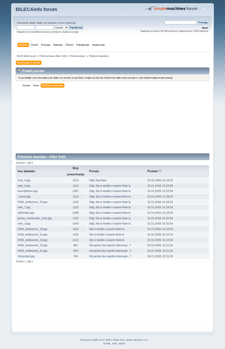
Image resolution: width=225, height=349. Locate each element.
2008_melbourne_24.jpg (32, 240)
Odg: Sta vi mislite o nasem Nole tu (110, 185)
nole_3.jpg (24, 223)
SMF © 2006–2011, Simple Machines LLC (127, 340)
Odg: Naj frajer (98, 180)
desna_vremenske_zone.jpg (35, 218)
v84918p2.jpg (26, 212)
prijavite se (53, 23)
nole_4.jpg (24, 180)
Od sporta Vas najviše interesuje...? (110, 245)
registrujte (70, 23)
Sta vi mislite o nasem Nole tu (106, 229)
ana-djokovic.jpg (27, 191)
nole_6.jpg (24, 185)
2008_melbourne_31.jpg (32, 234)
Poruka (94, 171)
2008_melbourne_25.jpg (32, 202)
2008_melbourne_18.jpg (32, 229)
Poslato (153, 171)
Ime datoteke (26, 171)
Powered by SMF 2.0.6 (92, 340)
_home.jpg (24, 196)
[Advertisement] (112, 122)
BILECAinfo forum (36, 9)
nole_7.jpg (24, 207)
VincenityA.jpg (26, 256)
